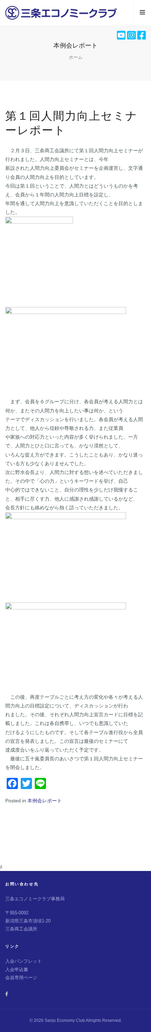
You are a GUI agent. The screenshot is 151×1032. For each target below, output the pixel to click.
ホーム (76, 57)
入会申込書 (16, 969)
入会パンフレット (23, 961)
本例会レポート (44, 800)
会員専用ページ (21, 977)
